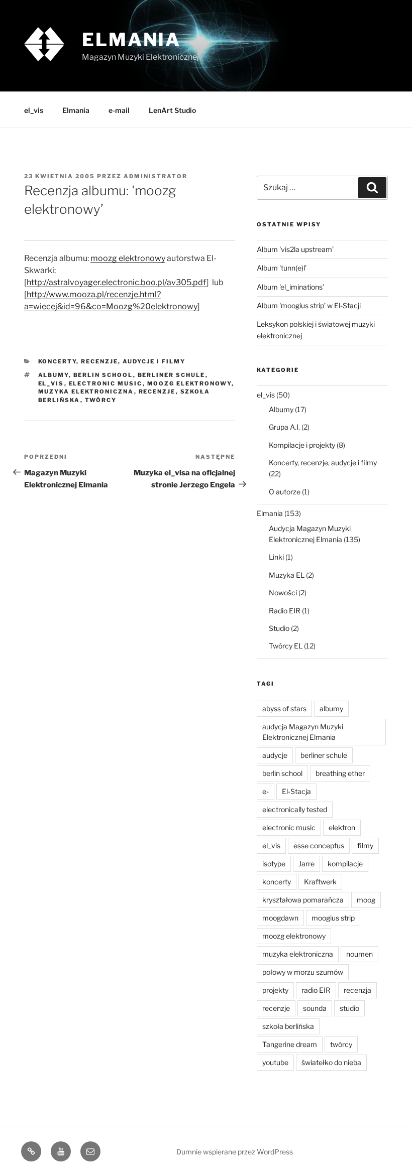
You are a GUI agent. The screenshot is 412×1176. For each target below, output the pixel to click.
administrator (155, 176)
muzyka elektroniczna (86, 391)
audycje (274, 755)
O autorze (284, 491)
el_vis (33, 110)
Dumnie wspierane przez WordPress (234, 1151)
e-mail (119, 110)
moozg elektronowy (127, 258)
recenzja (357, 990)
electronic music (106, 383)
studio (349, 1008)
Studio (279, 628)
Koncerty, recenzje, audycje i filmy (112, 361)
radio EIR (316, 990)
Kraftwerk (320, 881)
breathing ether (340, 773)
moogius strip (333, 917)
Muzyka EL (286, 575)
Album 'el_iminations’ (290, 287)
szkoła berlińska (288, 1026)
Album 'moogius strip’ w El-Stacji (309, 305)
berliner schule (171, 374)
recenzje (157, 391)
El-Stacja (296, 791)
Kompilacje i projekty (302, 445)
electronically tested (294, 809)
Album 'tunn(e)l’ (281, 268)
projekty (275, 990)
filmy (365, 845)
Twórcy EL (285, 645)
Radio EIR (284, 610)
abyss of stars (284, 708)
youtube (275, 1062)
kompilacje (345, 863)
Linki (276, 557)
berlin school (103, 374)
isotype (273, 863)
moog (366, 899)
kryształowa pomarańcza (303, 899)
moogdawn (280, 917)
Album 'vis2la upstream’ (295, 249)
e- (265, 791)
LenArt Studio (172, 110)
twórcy (101, 400)
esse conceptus (318, 845)
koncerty (276, 881)
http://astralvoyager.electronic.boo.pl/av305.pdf (117, 282)
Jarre (306, 863)
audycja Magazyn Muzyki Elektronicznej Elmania (302, 731)
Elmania (131, 40)
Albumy (281, 409)
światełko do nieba (331, 1062)
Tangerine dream (289, 1044)
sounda (315, 1008)
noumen (359, 954)
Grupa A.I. (284, 427)
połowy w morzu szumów (302, 972)
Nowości (283, 592)
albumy (53, 374)
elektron (342, 827)
